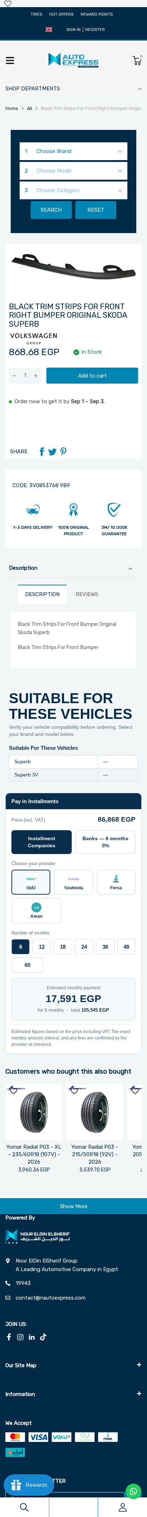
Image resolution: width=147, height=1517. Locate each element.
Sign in (73, 29)
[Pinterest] (63, 451)
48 (126, 947)
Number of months (30, 933)
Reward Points (97, 14)
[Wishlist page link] (7, 3)
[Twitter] (52, 451)
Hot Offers (61, 14)
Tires (36, 14)
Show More (73, 1206)
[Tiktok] (43, 1336)
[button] (49, 29)
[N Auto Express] (73, 60)
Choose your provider (33, 863)
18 (63, 947)
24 (84, 947)
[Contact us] (133, 1491)
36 (105, 947)
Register (95, 29)
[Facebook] (41, 451)
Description (23, 568)
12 (42, 947)
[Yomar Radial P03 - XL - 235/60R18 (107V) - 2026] (34, 1112)
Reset (95, 210)
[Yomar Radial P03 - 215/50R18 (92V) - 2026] (94, 1112)
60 (27, 965)
